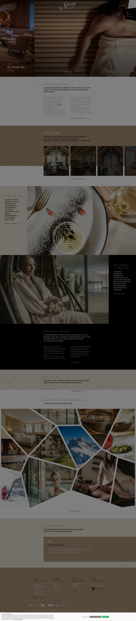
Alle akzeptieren (105, 616)
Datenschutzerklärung (19, 619)
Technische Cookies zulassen (95, 616)
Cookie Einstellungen (85, 616)
